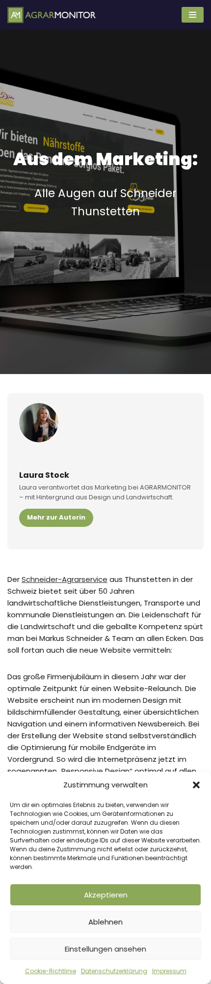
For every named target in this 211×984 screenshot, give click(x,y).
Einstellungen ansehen (105, 949)
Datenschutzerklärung (114, 971)
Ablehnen (105, 922)
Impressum (169, 971)
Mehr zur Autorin (56, 517)
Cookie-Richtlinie (50, 971)
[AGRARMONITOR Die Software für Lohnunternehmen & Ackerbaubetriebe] (51, 15)
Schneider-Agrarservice (64, 579)
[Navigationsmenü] (193, 15)
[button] (196, 785)
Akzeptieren (106, 895)
